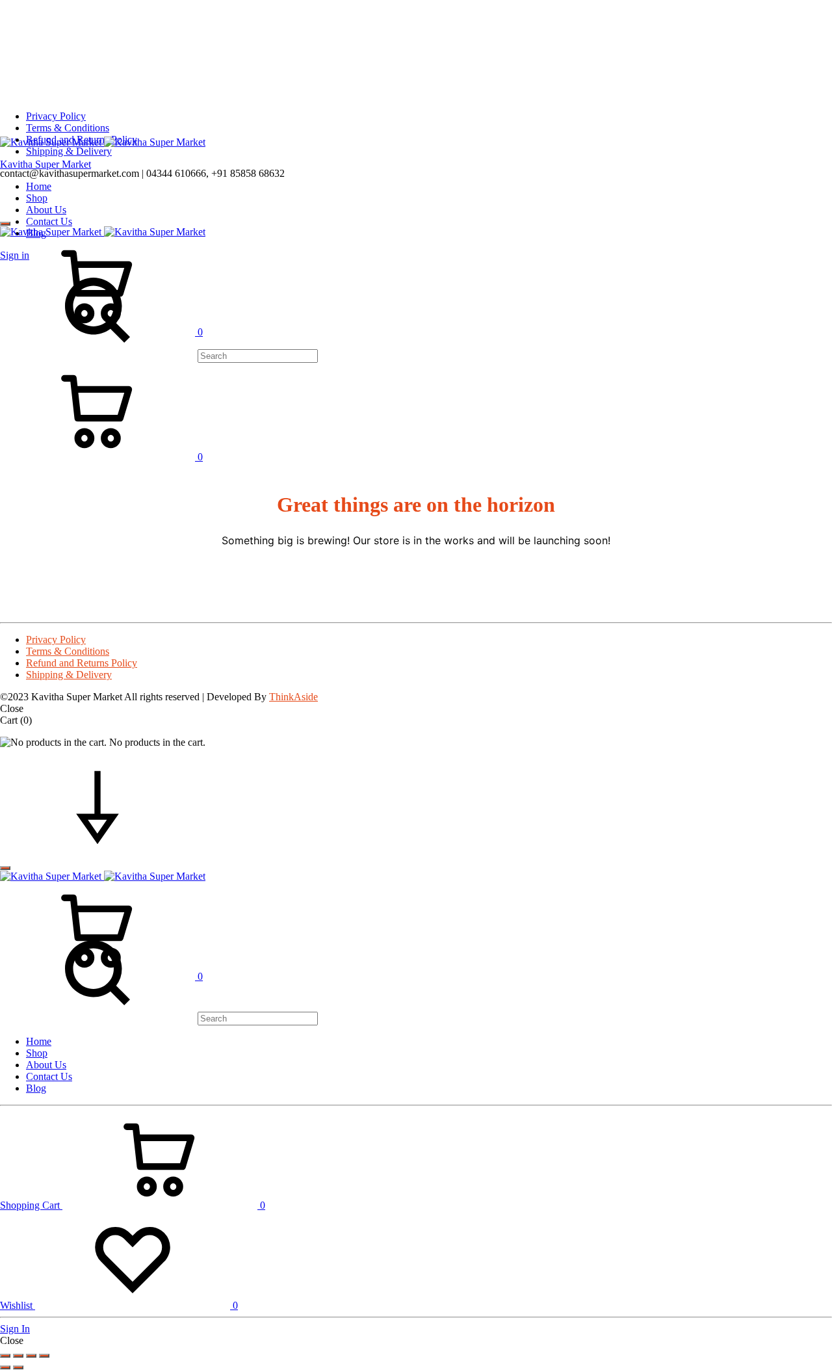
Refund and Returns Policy (81, 662)
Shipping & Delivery (69, 151)
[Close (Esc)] (44, 1356)
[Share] (31, 1356)
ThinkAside (293, 696)
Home (38, 186)
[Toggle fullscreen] (18, 1356)
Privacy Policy (56, 116)
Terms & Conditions (67, 127)
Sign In (15, 1328)
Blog (36, 1088)
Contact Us (49, 221)
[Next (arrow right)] (18, 1367)
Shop (36, 198)
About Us (46, 209)
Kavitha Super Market (45, 164)
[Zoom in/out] (5, 1356)
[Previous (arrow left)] (5, 1367)
